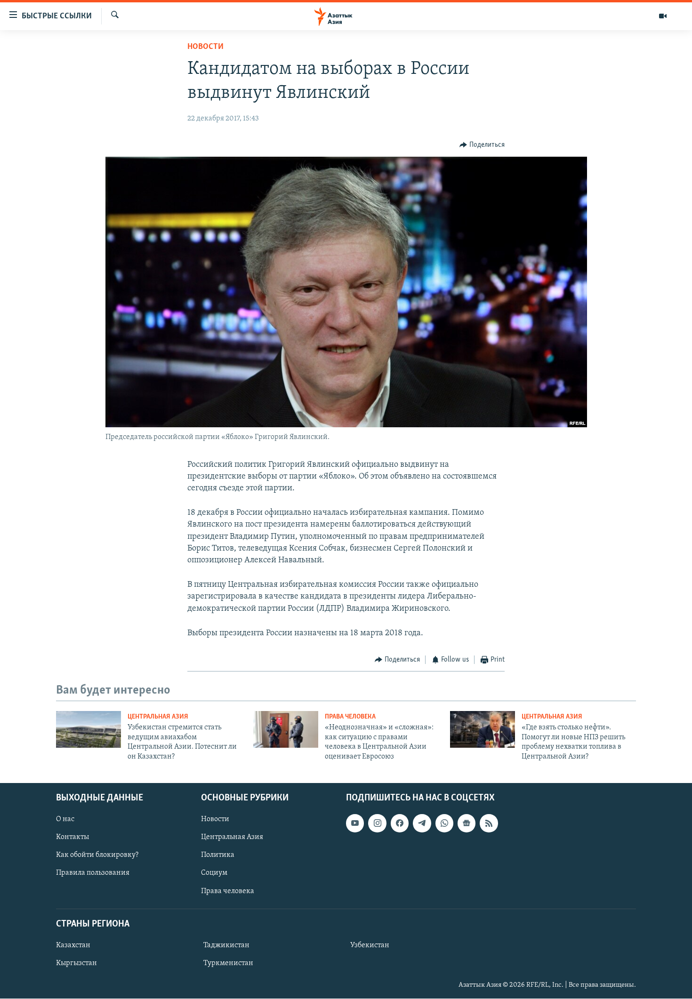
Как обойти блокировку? (97, 855)
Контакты (72, 837)
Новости (205, 47)
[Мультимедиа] (663, 16)
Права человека (350, 716)
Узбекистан (369, 945)
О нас (65, 819)
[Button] (482, 145)
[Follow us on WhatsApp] (444, 823)
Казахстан (73, 945)
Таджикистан (226, 945)
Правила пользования (92, 873)
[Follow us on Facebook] (400, 823)
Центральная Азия (158, 716)
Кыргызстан (76, 963)
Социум (214, 873)
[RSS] (489, 823)
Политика (217, 855)
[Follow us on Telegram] (422, 823)
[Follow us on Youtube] (355, 823)
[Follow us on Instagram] (377, 823)
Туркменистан (228, 963)
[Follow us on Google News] (466, 823)
